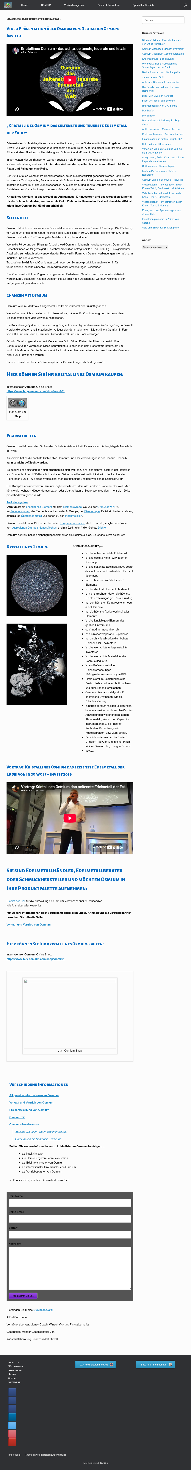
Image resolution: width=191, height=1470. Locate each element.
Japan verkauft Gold (153, 77)
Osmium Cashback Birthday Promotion (163, 48)
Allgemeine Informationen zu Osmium (34, 1095)
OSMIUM (46, 5)
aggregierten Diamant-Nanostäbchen (34, 527)
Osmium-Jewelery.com (24, 1124)
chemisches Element (39, 507)
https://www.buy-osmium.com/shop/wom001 (36, 391)
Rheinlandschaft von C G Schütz (160, 105)
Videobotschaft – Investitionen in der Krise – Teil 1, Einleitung (162, 203)
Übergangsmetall (31, 516)
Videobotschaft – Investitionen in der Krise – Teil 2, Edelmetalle (162, 195)
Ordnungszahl (106, 507)
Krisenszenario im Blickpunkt (158, 58)
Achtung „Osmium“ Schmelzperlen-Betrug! (41, 1131)
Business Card (43, 1310)
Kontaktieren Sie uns (23, 1295)
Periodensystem (17, 502)
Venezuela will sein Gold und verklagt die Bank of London (162, 150)
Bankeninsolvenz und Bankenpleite (161, 72)
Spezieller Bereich (143, 5)
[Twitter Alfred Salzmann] (12, 1425)
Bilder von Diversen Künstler (157, 95)
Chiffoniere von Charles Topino (158, 166)
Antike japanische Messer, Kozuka (161, 129)
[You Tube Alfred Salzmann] (12, 1442)
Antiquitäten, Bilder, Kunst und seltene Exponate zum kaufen (163, 159)
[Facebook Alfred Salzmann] (12, 1400)
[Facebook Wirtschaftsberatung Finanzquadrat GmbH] (12, 1392)
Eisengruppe (92, 511)
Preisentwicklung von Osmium (29, 1110)
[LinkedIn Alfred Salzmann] (12, 1417)
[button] (185, 5)
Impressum (14, 1454)
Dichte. (102, 527)
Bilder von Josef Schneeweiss (158, 100)
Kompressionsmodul (72, 523)
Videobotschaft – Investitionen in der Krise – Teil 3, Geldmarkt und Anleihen (163, 186)
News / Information (109, 5)
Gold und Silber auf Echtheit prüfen (161, 227)
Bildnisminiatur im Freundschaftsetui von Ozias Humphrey (161, 42)
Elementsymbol (72, 507)
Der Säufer (148, 110)
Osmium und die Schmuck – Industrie (38, 1139)
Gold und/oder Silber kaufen (157, 144)
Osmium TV (17, 1117)
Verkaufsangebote (74, 5)
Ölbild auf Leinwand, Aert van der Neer (163, 134)
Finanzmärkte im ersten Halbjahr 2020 (162, 139)
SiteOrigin (103, 1462)
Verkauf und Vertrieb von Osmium (29, 924)
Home (24, 5)
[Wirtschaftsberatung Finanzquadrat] (8, 5)
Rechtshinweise (33, 1454)
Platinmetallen (73, 516)
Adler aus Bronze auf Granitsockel (160, 82)
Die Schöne (148, 115)
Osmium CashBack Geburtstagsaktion (163, 53)
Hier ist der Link (16, 901)
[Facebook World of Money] (12, 1409)
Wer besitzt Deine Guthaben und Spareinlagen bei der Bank (159, 65)
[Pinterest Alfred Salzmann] (12, 1434)
